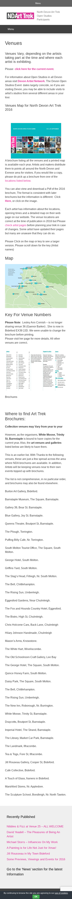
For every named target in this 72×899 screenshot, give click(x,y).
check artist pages (15, 225)
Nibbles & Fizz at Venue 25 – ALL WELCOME (35, 826)
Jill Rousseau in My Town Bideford (28, 853)
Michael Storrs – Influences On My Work (32, 842)
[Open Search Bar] (67, 29)
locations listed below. (18, 180)
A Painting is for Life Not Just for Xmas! (31, 847)
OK (36, 896)
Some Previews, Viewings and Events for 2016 (36, 859)
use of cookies (61, 893)
